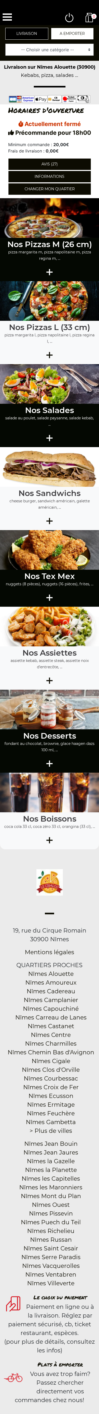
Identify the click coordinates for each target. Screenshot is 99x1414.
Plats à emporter (60, 1364)
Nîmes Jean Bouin (51, 1143)
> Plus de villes (51, 1130)
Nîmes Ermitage (51, 1104)
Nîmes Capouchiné (51, 1008)
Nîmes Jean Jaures (50, 1152)
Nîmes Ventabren (50, 1274)
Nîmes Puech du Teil (51, 1222)
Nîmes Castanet (51, 1026)
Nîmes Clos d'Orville (51, 1069)
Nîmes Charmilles (51, 1043)
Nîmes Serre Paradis (51, 1257)
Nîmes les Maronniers (50, 1187)
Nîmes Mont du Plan (51, 1196)
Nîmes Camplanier (51, 1000)
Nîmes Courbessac (51, 1078)
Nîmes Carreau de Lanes (51, 1017)
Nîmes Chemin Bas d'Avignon (51, 1052)
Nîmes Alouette (51, 973)
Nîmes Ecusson (51, 1096)
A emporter (72, 33)
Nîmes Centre (51, 1035)
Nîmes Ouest (51, 1204)
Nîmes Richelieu (50, 1231)
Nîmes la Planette (51, 1170)
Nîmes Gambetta (51, 1122)
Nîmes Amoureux (51, 982)
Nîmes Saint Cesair (50, 1248)
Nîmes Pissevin (51, 1213)
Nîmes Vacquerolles (51, 1265)
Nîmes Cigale (51, 1061)
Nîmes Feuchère (51, 1113)
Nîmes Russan (51, 1239)
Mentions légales (49, 952)
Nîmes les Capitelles (51, 1178)
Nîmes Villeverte (50, 1283)
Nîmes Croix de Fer (51, 1087)
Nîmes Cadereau (51, 991)
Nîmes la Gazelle (51, 1161)
